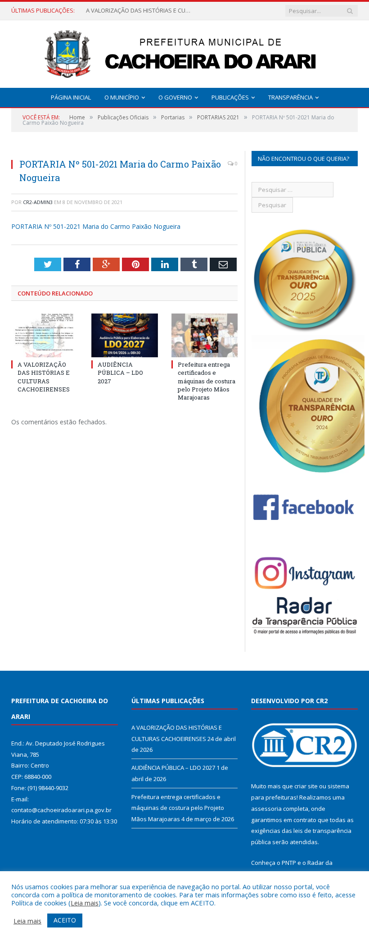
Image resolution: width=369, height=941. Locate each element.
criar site (306, 786)
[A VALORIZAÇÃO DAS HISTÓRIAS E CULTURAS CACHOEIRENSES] (44, 335)
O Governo (175, 97)
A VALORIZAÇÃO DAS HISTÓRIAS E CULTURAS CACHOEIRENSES (44, 376)
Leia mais (85, 902)
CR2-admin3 (38, 202)
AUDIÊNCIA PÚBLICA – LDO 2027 (128, 10)
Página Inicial (71, 97)
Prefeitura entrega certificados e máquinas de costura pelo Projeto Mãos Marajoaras (206, 380)
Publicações (230, 97)
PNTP (289, 863)
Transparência (290, 97)
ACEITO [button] (65, 920)
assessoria (266, 809)
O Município (121, 97)
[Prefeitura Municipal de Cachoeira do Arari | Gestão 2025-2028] (184, 52)
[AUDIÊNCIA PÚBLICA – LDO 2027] (124, 335)
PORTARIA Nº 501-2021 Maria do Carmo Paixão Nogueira (95, 226)
